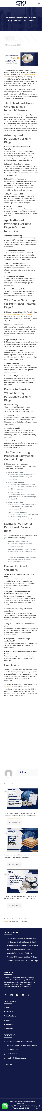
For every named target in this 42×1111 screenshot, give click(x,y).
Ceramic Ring (31, 938)
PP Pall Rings (33, 961)
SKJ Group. (24, 1101)
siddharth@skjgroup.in (16, 1058)
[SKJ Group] (21, 3)
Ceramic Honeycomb (22, 950)
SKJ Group (8, 687)
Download (10, 1028)
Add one (7, 921)
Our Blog (9, 1020)
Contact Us (10, 1024)
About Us (9, 1012)
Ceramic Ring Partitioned (19, 942)
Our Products (11, 1016)
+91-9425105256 (13, 1054)
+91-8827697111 (12, 1050)
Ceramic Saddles (16, 938)
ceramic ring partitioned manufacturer (18, 314)
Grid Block (24, 946)
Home (8, 1007)
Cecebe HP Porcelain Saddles (18, 957)
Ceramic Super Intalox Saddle (18, 953)
